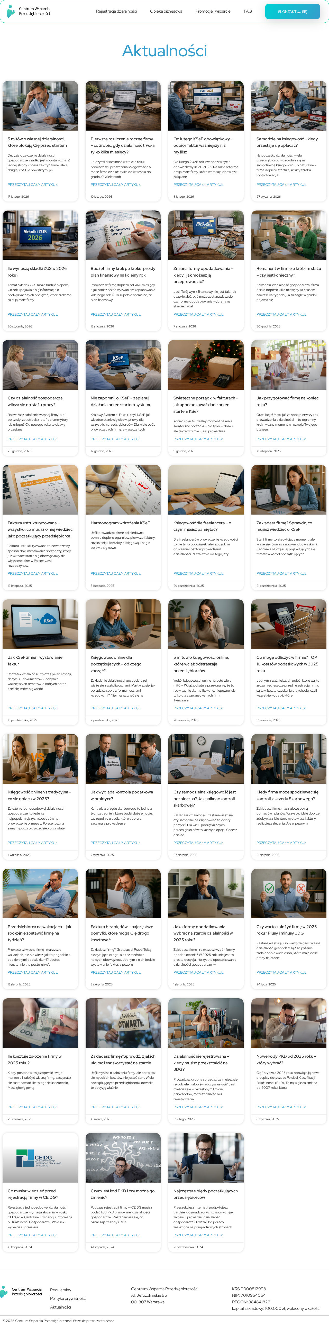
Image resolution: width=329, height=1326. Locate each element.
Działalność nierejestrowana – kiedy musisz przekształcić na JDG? (201, 1063)
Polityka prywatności (68, 1298)
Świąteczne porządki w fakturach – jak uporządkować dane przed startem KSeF (205, 404)
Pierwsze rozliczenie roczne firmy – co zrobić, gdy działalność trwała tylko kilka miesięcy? (123, 145)
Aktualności (60, 1307)
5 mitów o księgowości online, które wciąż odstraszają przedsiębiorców (201, 664)
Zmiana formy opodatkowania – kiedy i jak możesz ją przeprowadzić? (203, 275)
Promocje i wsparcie (213, 11)
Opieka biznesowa (166, 11)
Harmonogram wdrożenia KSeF (120, 523)
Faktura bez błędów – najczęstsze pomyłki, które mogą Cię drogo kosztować (122, 933)
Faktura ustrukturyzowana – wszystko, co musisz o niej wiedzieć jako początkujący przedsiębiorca (40, 529)
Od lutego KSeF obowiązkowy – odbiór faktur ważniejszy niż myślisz (203, 145)
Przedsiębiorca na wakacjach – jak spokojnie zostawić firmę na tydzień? (39, 933)
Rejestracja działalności (116, 11)
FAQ (248, 11)
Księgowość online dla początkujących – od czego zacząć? (116, 664)
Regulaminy (60, 1290)
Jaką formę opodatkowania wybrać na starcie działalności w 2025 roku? (203, 933)
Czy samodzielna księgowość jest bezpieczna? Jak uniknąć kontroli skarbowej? (204, 798)
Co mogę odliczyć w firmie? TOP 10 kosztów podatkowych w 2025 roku (287, 664)
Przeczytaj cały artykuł (33, 184)
